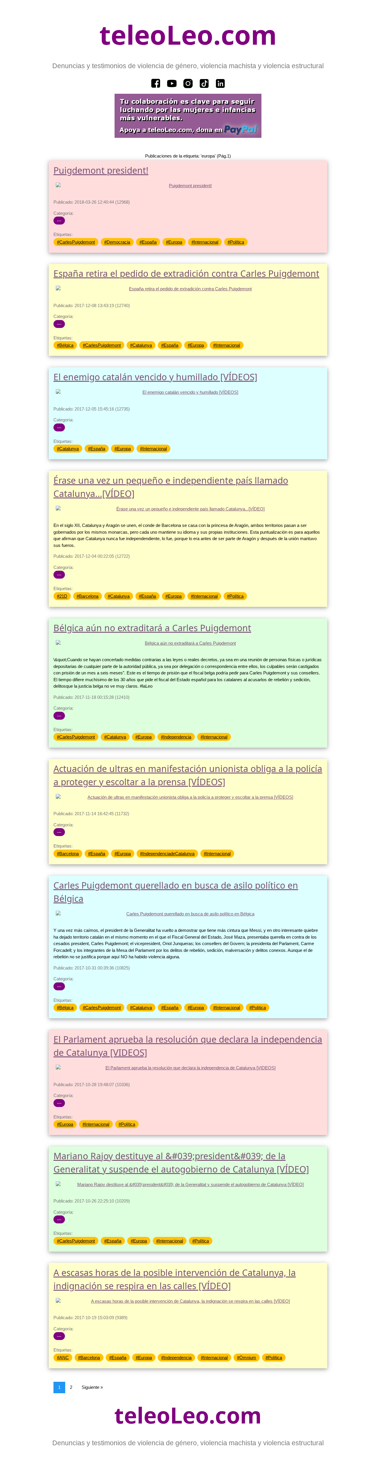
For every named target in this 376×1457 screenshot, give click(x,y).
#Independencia (176, 737)
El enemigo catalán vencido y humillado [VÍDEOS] (155, 377)
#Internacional (205, 242)
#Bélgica (65, 345)
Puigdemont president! (100, 170)
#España (148, 242)
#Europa (174, 242)
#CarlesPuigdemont (76, 242)
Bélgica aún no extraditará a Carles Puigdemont (152, 628)
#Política (236, 242)
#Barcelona (87, 596)
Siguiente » (92, 1387)
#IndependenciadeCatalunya (167, 853)
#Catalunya (141, 345)
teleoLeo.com (188, 34)
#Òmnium (246, 1357)
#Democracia (117, 242)
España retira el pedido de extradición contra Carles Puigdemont (186, 273)
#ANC (63, 1357)
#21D (62, 596)
